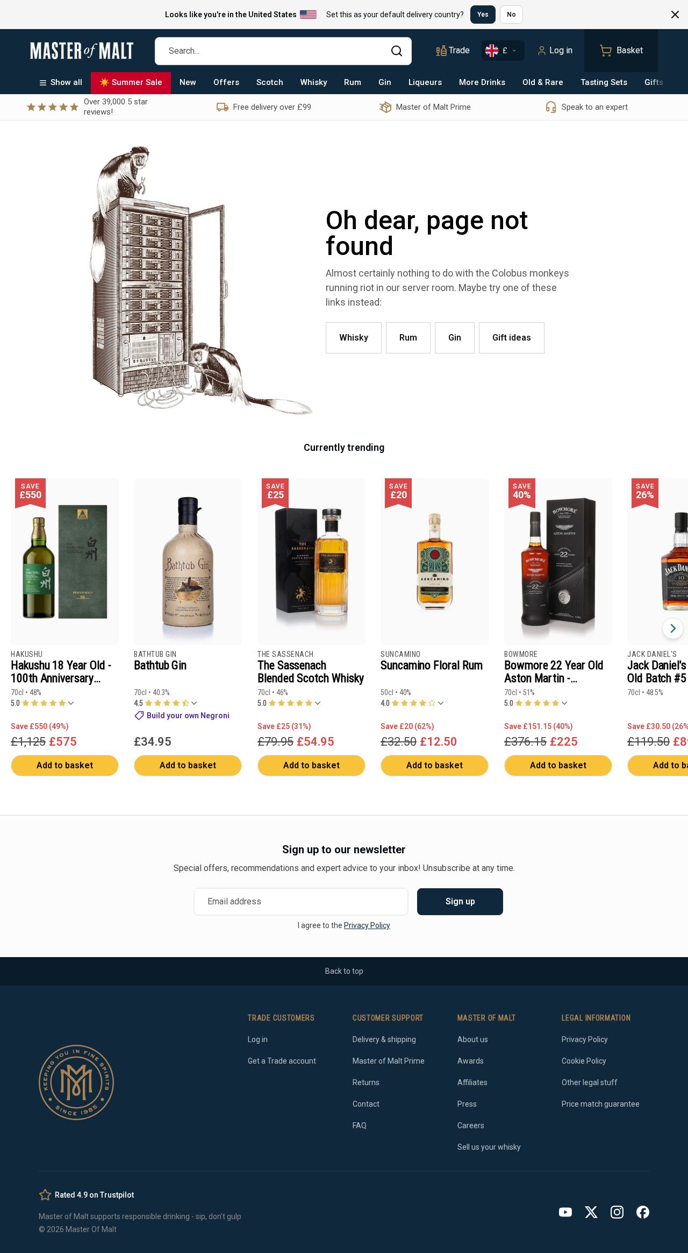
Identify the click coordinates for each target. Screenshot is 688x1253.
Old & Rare (542, 82)
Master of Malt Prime (389, 1061)
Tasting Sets (603, 82)
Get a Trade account (282, 1061)
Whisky (313, 82)
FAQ (360, 1125)
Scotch (269, 82)
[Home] (81, 50)
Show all (66, 82)
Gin (384, 82)
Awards (470, 1061)
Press (467, 1104)
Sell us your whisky (489, 1147)
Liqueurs (425, 82)
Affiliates (472, 1082)
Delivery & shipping (384, 1039)
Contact (366, 1104)
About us (472, 1039)
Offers (226, 82)
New (188, 82)
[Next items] (673, 628)
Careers (470, 1125)
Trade (459, 50)
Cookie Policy (584, 1061)
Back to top (344, 971)
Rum (352, 82)
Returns (366, 1082)
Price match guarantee (601, 1104)
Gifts (653, 82)
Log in (560, 50)
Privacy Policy (367, 925)
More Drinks (482, 82)
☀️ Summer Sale (130, 82)
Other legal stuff (590, 1082)
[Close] (675, 14)
